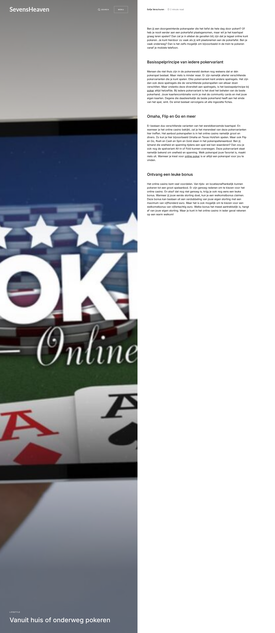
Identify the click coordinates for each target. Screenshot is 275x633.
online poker (192, 156)
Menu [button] (121, 9)
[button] (103, 9)
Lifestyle (15, 612)
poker (150, 90)
